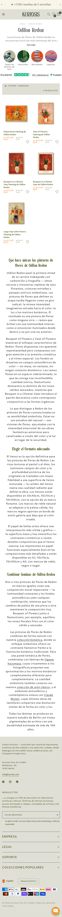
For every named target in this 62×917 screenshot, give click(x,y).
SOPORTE (9, 857)
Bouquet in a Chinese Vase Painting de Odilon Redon (14, 184)
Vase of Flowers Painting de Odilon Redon (41, 134)
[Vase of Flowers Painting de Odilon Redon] (45, 113)
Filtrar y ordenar (18, 86)
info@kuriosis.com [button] (10, 774)
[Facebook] (5, 782)
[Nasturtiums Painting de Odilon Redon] (16, 113)
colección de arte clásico (33, 687)
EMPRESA (9, 837)
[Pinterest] (19, 782)
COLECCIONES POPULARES (23, 868)
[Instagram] (12, 782)
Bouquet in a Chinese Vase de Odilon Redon (43, 183)
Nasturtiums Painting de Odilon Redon (15, 133)
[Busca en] (48, 14)
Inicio (22, 24)
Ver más (31, 45)
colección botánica (29, 640)
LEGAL (7, 847)
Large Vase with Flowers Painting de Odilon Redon (15, 234)
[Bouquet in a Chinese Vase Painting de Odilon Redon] (16, 163)
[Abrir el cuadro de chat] (56, 911)
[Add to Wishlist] (27, 142)
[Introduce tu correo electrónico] (57, 814)
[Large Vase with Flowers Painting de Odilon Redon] (16, 213)
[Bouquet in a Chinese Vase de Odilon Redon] (45, 163)
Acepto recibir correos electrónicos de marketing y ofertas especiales (32, 823)
